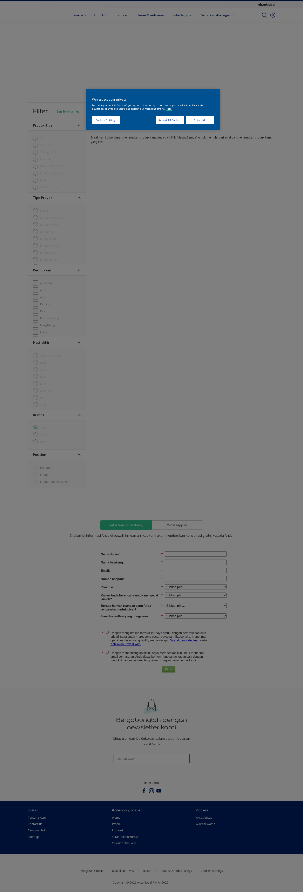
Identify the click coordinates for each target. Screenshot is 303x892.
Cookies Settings (106, 120)
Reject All (200, 120)
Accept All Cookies (170, 120)
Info (169, 108)
